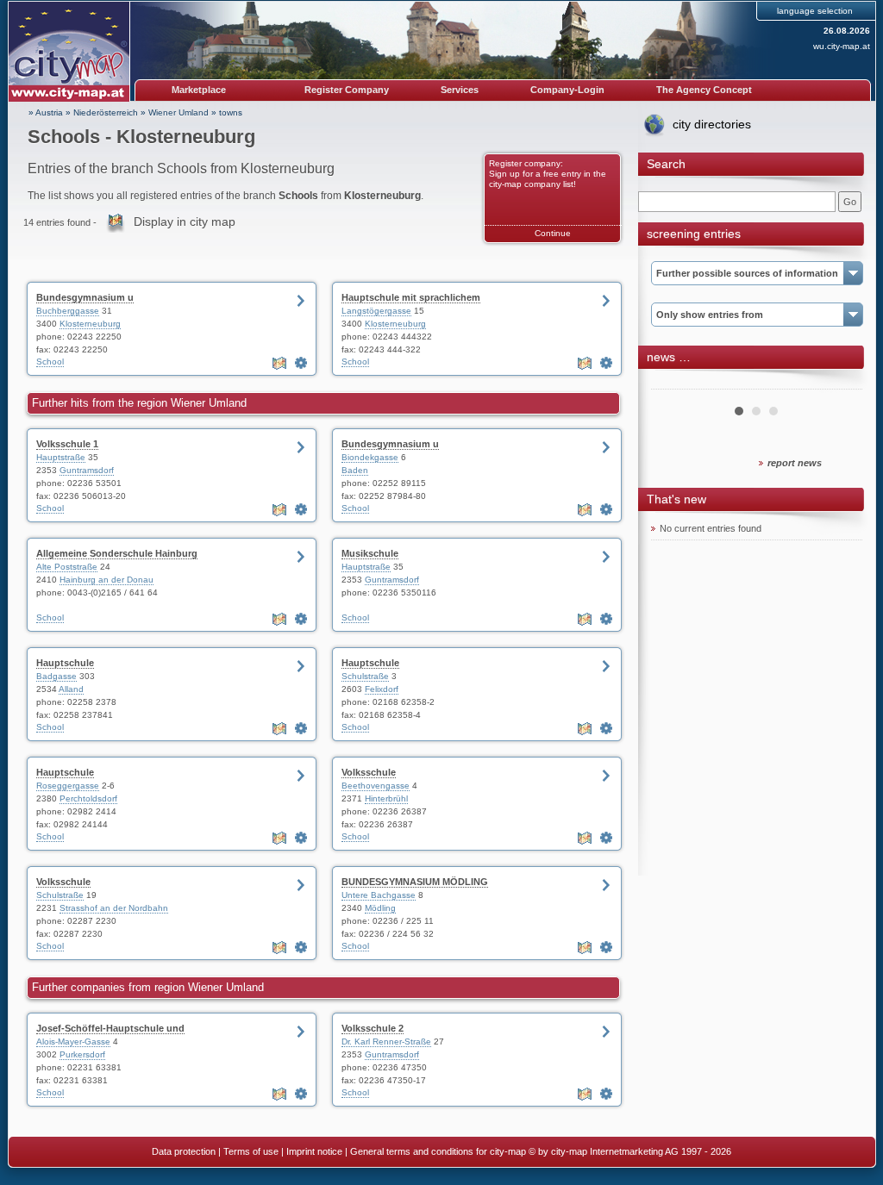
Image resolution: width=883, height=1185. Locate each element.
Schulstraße (365, 676)
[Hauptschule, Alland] (301, 728)
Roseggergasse (67, 785)
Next (840, 382)
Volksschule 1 (67, 444)
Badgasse (56, 676)
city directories (712, 124)
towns (230, 112)
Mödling (380, 908)
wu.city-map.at (841, 46)
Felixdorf (381, 689)
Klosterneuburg (90, 323)
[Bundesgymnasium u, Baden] (606, 509)
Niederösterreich (105, 112)
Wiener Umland (178, 112)
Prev (673, 382)
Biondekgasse (369, 457)
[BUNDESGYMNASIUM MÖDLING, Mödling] (606, 947)
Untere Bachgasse (378, 895)
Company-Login (567, 89)
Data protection (184, 1151)
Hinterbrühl (386, 798)
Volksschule (368, 772)
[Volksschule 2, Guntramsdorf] (606, 1094)
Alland (71, 689)
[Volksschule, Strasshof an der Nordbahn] (301, 947)
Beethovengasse (375, 785)
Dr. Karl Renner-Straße (386, 1041)
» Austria (45, 112)
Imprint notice (314, 1151)
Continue (553, 233)
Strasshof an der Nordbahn (113, 908)
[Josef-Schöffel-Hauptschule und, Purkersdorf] (301, 1094)
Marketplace (199, 89)
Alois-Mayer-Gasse (73, 1041)
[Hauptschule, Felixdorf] (606, 728)
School (50, 361)
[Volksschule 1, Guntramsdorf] (301, 509)
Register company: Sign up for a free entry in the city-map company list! (547, 174)
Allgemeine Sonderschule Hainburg (116, 553)
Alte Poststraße (66, 566)
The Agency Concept (704, 89)
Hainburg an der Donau (106, 579)
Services (460, 89)
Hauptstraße (60, 457)
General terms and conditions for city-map (438, 1151)
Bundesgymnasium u (85, 297)
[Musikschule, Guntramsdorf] (606, 619)
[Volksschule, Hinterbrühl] (606, 838)
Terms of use (251, 1151)
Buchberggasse (67, 310)
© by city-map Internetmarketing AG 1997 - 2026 (630, 1151)
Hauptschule (65, 663)
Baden (354, 470)
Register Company (346, 89)
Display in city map (184, 221)
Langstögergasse (376, 310)
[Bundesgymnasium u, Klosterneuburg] (301, 363)
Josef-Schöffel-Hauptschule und (110, 1028)
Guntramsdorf (86, 470)
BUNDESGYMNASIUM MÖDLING (414, 881)
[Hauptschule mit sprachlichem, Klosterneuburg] (606, 363)
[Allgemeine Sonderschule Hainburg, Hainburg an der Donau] (301, 619)
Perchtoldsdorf (88, 798)
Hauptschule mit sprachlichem (410, 297)
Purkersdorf (82, 1054)
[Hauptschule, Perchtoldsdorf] (301, 838)
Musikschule (369, 553)
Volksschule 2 (372, 1028)
